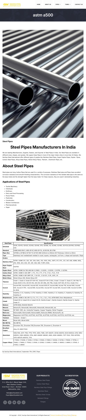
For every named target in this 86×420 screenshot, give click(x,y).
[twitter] (5, 402)
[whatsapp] (23, 402)
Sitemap (74, 415)
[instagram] (19, 402)
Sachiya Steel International (11, 157)
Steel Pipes (43, 82)
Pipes (38, 351)
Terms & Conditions (56, 415)
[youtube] (14, 402)
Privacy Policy (67, 415)
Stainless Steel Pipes (49, 157)
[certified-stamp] (72, 380)
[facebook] (10, 402)
